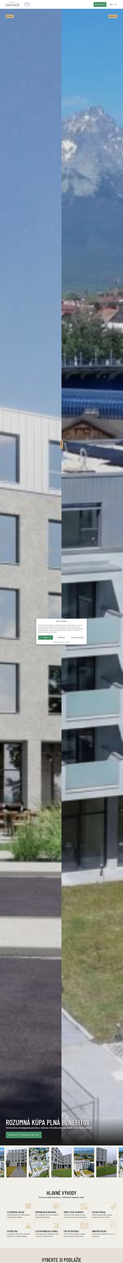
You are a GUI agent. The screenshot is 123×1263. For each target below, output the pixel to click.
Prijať (45, 637)
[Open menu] (116, 4)
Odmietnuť (61, 637)
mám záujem (100, 4)
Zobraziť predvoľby (77, 637)
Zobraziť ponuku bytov (23, 1135)
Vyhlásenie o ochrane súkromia (61, 642)
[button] (113, 4)
